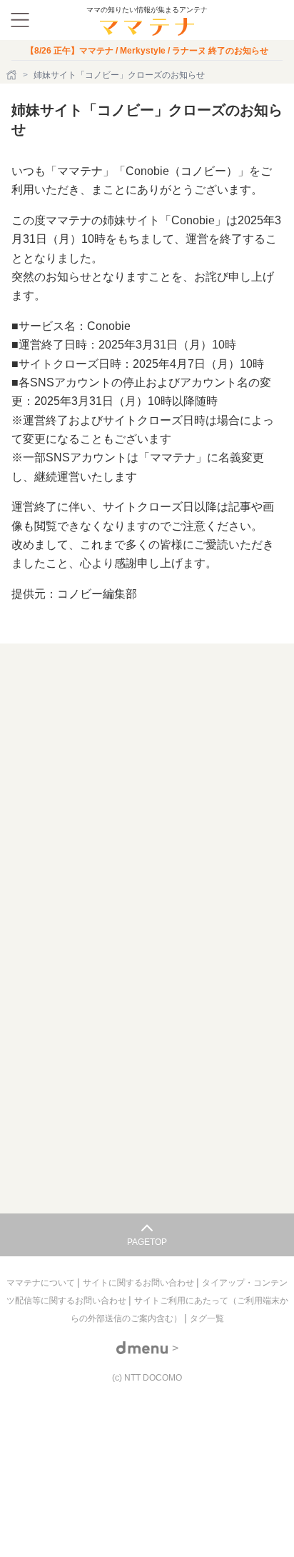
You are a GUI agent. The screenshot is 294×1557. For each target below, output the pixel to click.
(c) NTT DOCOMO (147, 1378)
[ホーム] (13, 75)
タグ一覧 (207, 1318)
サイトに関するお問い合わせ (139, 1283)
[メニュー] (20, 20)
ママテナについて (41, 1283)
